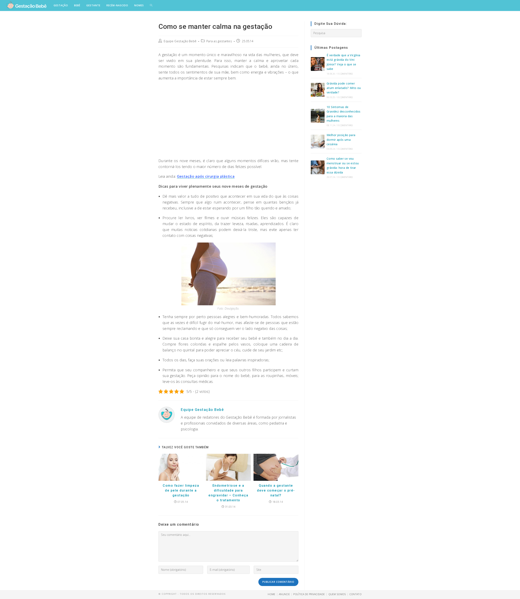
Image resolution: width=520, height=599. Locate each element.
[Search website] (151, 5)
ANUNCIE (284, 594)
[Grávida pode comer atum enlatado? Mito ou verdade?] (318, 90)
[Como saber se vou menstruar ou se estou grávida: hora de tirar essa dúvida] (318, 167)
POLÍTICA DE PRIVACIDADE (309, 594)
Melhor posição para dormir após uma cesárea (341, 139)
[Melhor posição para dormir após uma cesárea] (318, 141)
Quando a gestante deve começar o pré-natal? (276, 490)
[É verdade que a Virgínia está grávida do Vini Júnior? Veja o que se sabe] (318, 64)
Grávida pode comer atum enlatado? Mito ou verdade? (344, 87)
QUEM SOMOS (337, 594)
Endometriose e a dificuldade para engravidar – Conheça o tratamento (228, 493)
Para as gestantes (219, 41)
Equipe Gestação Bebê (180, 41)
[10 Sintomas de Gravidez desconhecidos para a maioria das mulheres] (318, 116)
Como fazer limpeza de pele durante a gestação (181, 490)
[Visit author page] (166, 414)
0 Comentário (345, 73)
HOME (271, 594)
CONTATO (355, 594)
